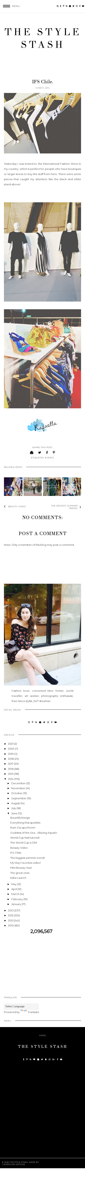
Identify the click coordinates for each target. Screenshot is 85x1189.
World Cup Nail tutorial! (25, 837)
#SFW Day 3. (13, 487)
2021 (11, 743)
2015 (11, 773)
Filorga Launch (32, 486)
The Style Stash (42, 38)
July (14, 808)
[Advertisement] (42, 962)
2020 (11, 748)
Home (42, 1035)
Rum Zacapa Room (22, 827)
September (19, 798)
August (16, 803)
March (15, 894)
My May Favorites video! (25, 862)
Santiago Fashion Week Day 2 (71, 486)
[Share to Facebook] (47, 452)
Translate (33, 1012)
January (16, 904)
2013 (11, 910)
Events (49, 457)
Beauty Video (19, 847)
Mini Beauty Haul (21, 867)
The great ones (19, 872)
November (18, 788)
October (17, 793)
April (14, 889)
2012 (11, 915)
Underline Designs (13, 1164)
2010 (11, 925)
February (17, 899)
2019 (11, 753)
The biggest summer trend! (27, 857)
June (14, 813)
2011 (10, 920)
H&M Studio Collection (52, 486)
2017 (11, 763)
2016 (11, 768)
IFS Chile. (16, 852)
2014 (11, 778)
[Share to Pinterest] (54, 452)
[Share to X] (39, 452)
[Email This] (31, 452)
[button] (10, 6)
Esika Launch (18, 877)
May (14, 884)
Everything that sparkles (25, 822)
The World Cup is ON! (23, 842)
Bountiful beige (20, 817)
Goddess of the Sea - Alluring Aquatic (33, 832)
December (18, 783)
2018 (11, 758)
